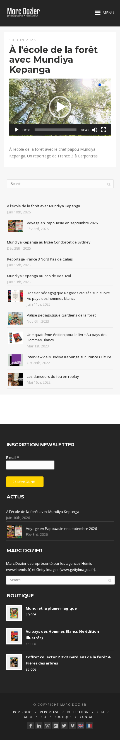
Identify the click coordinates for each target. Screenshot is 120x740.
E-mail (12, 457)
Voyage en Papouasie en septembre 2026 (62, 222)
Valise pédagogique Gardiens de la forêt (61, 315)
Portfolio (22, 712)
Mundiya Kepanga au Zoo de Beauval (39, 275)
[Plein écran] (103, 130)
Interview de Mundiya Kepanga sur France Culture (69, 356)
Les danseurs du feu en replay (53, 376)
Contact (87, 717)
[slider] (55, 129)
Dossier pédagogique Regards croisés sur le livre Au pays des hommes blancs (68, 295)
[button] (60, 107)
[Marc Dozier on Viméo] (72, 725)
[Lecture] (16, 130)
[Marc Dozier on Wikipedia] (47, 725)
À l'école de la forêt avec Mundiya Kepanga (43, 205)
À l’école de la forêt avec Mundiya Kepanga (53, 59)
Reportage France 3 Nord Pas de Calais (40, 259)
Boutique (63, 717)
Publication (78, 712)
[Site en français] (89, 725)
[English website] (80, 725)
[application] (60, 107)
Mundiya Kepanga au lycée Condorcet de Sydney (48, 242)
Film (100, 712)
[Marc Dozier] (30, 725)
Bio (43, 717)
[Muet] (94, 130)
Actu (28, 717)
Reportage (49, 712)
